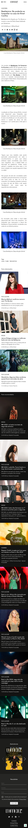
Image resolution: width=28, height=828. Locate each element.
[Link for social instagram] (15, 817)
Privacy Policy (23, 799)
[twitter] (12, 29)
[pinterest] (7, 29)
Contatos (14, 820)
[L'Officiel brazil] (14, 2)
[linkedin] (10, 29)
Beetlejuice (14, 65)
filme (7, 261)
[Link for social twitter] (9, 817)
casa (3, 261)
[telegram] (17, 29)
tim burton (13, 261)
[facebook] (5, 29)
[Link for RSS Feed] (19, 817)
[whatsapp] (14, 29)
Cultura (4, 8)
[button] (25, 759)
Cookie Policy (14, 825)
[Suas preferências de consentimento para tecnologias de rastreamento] (25, 825)
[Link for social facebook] (12, 817)
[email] (2, 29)
